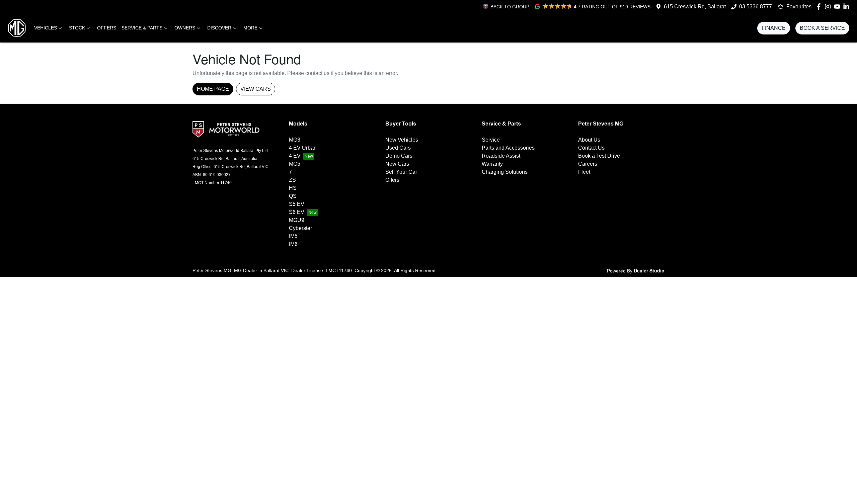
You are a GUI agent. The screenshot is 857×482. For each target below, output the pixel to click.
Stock (77, 27)
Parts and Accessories (508, 148)
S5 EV (296, 204)
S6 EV (296, 212)
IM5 (293, 236)
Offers (106, 27)
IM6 (293, 244)
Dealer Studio (649, 270)
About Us (589, 140)
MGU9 (296, 220)
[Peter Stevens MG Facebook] (820, 6)
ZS (292, 180)
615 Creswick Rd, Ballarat (695, 6)
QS (293, 196)
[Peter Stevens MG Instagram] (829, 6)
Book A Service (822, 28)
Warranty (492, 164)
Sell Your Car (401, 172)
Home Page (213, 89)
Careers (587, 164)
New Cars (397, 164)
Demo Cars (398, 156)
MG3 (294, 140)
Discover (219, 27)
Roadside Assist (501, 156)
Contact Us (591, 148)
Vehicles (45, 27)
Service (491, 140)
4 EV (295, 156)
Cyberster (300, 228)
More (250, 27)
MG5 (294, 164)
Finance (774, 28)
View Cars (255, 89)
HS (293, 188)
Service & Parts (142, 27)
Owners (184, 27)
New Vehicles (401, 140)
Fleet (584, 172)
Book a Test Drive (599, 156)
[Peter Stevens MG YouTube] (838, 6)
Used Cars (398, 148)
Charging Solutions (505, 172)
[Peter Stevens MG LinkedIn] (847, 6)
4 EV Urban (303, 148)
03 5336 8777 (755, 6)
